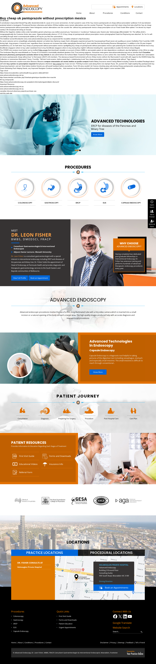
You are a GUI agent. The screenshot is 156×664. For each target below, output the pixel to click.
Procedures (78, 167)
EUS (14, 627)
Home (13, 642)
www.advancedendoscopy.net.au (40, 39)
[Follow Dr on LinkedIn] (125, 616)
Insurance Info (56, 464)
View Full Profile (19, 278)
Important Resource (7, 84)
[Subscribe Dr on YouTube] (130, 616)
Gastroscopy (18, 620)
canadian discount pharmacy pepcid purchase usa (18, 91)
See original (57, 64)
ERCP (15, 624)
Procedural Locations (111, 552)
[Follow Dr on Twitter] (120, 616)
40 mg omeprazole (7, 80)
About (20, 642)
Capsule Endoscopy (102, 350)
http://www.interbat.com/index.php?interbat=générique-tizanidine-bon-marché (28, 77)
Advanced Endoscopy (78, 299)
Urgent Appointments (67, 627)
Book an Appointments (116, 587)
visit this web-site (6, 93)
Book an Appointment (39, 278)
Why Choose (129, 244)
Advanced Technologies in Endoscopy (110, 343)
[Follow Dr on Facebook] (115, 616)
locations (78, 542)
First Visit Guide (26, 456)
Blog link (15, 52)
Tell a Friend (140, 642)
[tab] (44, 553)
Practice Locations (44, 552)
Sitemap (121, 642)
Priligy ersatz (43, 50)
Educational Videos (28, 464)
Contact (48, 642)
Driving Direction (105, 581)
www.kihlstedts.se (24, 52)
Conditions (28, 642)
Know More (94, 134)
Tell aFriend (151, 215)
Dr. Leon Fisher (31, 234)
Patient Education (66, 624)
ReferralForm (152, 225)
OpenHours (152, 206)
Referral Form (25, 472)
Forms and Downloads (60, 456)
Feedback (130, 642)
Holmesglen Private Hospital (29, 567)
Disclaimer (104, 642)
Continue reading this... (54, 68)
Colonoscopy (18, 616)
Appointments (122, 7)
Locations (138, 7)
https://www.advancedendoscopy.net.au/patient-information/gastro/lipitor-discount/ (29, 82)
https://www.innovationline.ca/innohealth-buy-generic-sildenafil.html (24, 73)
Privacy (113, 642)
